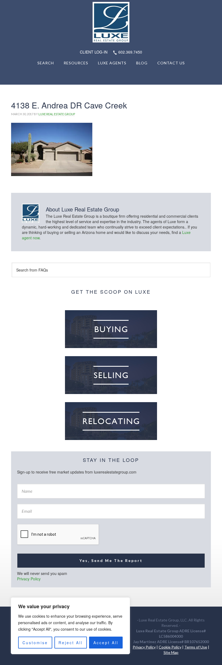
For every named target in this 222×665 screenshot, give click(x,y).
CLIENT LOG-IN (93, 52)
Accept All (105, 642)
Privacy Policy (29, 578)
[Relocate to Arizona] (111, 421)
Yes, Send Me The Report (111, 560)
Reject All (70, 642)
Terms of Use (195, 647)
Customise (35, 642)
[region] (70, 625)
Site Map (171, 652)
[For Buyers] (111, 329)
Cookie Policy (170, 647)
